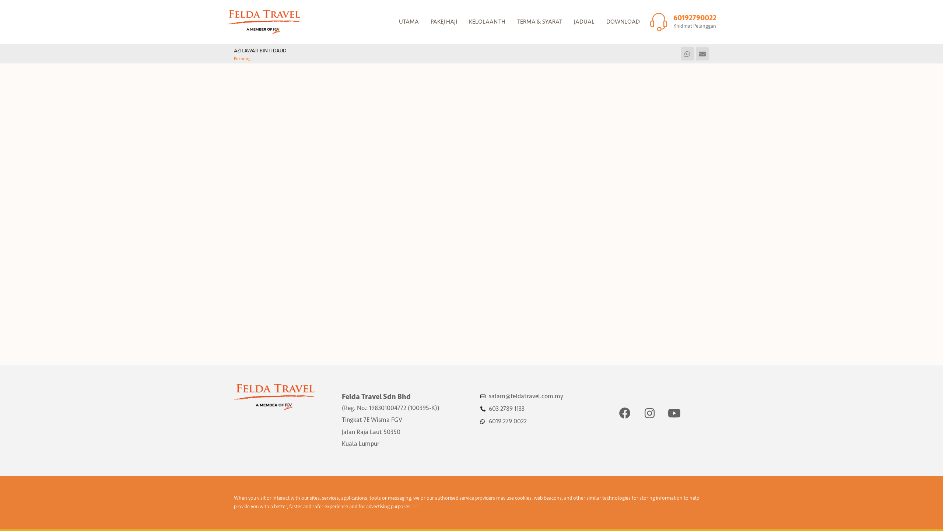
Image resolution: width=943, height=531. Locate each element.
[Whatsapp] (687, 53)
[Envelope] (702, 53)
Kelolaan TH (487, 21)
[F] (416, 506)
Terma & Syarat (539, 21)
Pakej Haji (444, 21)
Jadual (584, 21)
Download (623, 21)
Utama (409, 21)
